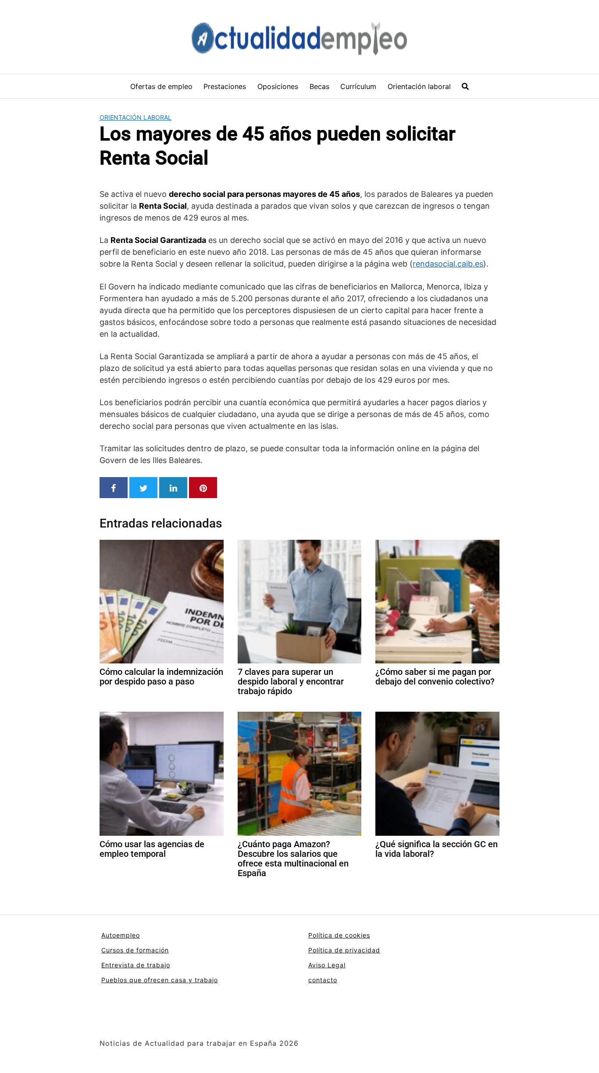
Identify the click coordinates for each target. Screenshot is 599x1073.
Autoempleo (120, 935)
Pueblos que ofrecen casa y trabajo (159, 980)
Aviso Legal (327, 965)
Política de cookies (339, 935)
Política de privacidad (344, 950)
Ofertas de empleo (161, 86)
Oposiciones (277, 86)
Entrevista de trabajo (135, 965)
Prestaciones (224, 86)
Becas (319, 86)
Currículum (358, 86)
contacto (322, 980)
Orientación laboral (419, 86)
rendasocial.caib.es (448, 263)
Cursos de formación (135, 950)
